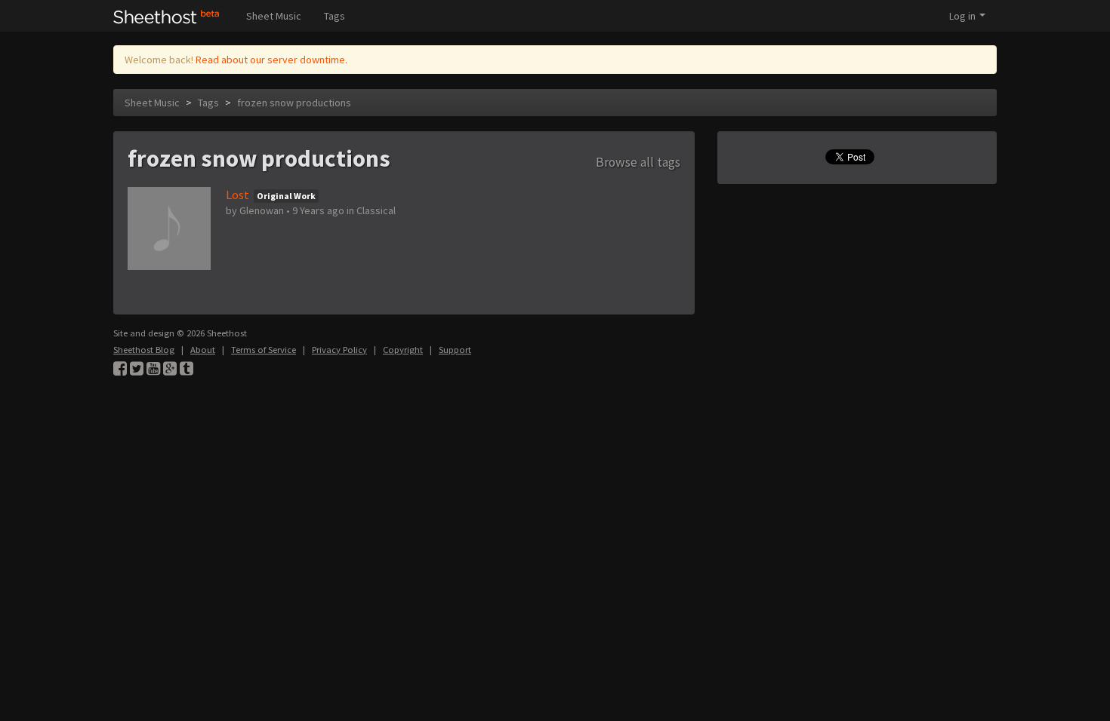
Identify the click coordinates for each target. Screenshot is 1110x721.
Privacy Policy (339, 349)
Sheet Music (273, 16)
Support (455, 349)
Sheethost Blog (143, 349)
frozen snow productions (294, 102)
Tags (334, 16)
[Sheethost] (166, 16)
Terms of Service (263, 349)
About (202, 349)
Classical (376, 210)
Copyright (403, 349)
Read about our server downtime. (271, 59)
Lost (237, 194)
